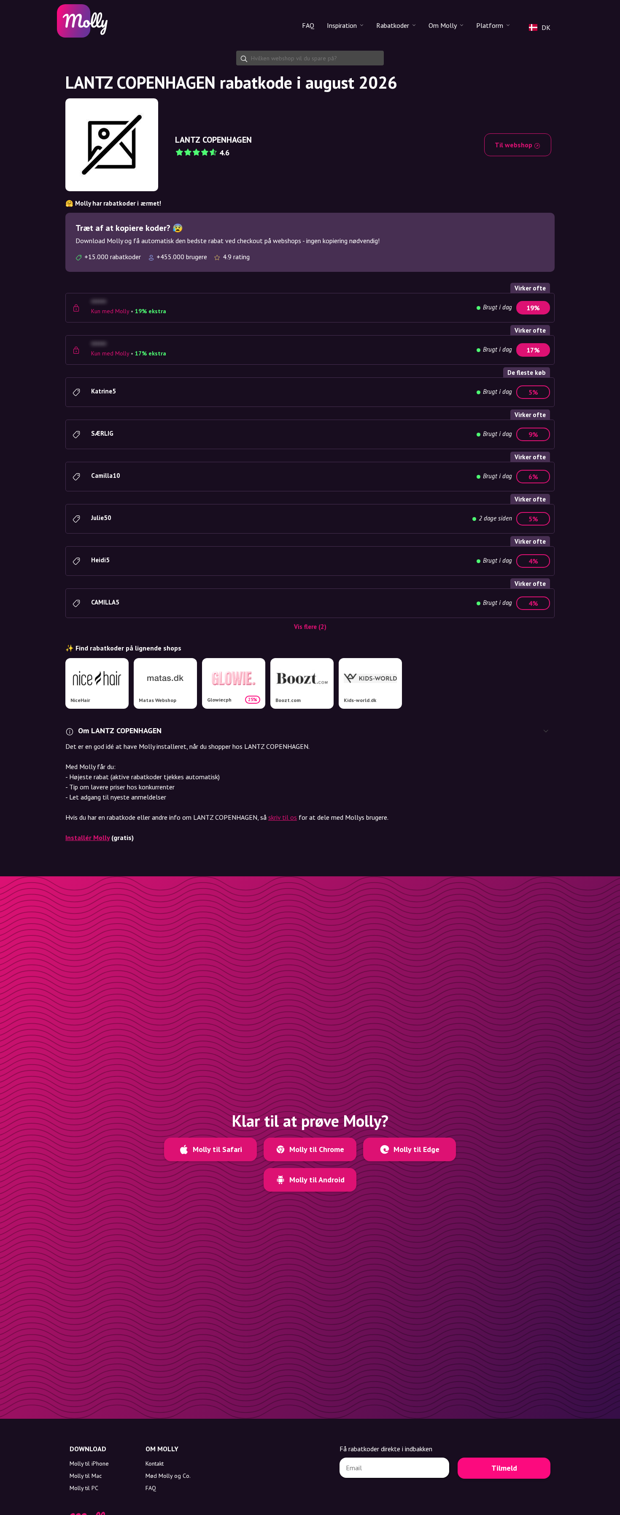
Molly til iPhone (89, 1463)
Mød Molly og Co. (168, 1476)
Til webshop (514, 145)
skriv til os (282, 817)
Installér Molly (87, 837)
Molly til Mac (86, 1476)
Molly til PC (84, 1488)
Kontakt (155, 1463)
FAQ (308, 25)
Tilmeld (504, 1468)
